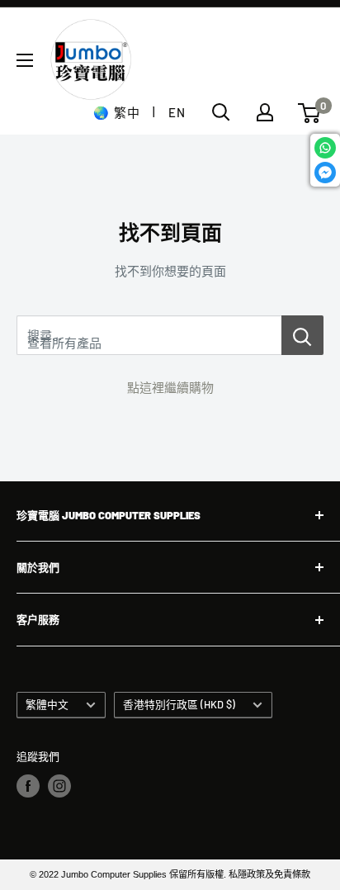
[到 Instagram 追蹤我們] (59, 786)
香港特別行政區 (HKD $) (179, 704)
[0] (310, 113)
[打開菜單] (25, 60)
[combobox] (149, 335)
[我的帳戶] (265, 112)
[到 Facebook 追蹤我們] (28, 786)
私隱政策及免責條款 (269, 874)
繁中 (126, 112)
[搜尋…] (302, 335)
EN (176, 112)
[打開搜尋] (221, 112)
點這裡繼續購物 (170, 387)
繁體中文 (47, 704)
